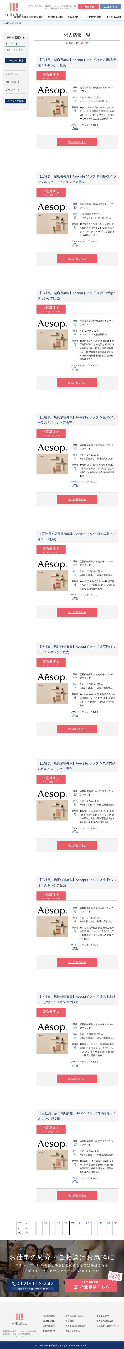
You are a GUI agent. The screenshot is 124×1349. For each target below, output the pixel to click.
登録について (74, 16)
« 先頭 (27, 1228)
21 (80, 1223)
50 (115, 1223)
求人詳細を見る (77, 142)
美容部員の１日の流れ (75, 1326)
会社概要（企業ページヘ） (109, 1326)
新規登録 (89, 6)
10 (45, 1223)
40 (108, 1223)
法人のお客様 (110, 6)
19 (65, 1223)
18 (58, 1223)
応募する (51, 75)
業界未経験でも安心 (74, 1316)
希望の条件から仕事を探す (28, 16)
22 (87, 1223)
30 (101, 1223)
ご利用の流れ (94, 16)
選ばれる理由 (55, 16)
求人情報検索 (49, 1316)
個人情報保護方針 (104, 1321)
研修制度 (69, 1321)
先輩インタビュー (73, 1331)
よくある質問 (113, 16)
